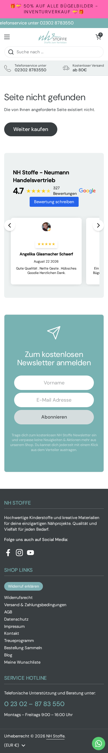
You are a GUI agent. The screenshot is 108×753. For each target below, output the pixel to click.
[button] (98, 36)
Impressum (14, 626)
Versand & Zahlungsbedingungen (35, 605)
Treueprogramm (19, 640)
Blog (8, 655)
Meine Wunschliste (22, 662)
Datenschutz (16, 619)
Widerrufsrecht (18, 597)
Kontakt (11, 633)
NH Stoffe (55, 736)
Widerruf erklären (23, 586)
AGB (8, 612)
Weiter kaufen (30, 129)
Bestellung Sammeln (23, 648)
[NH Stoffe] (53, 37)
